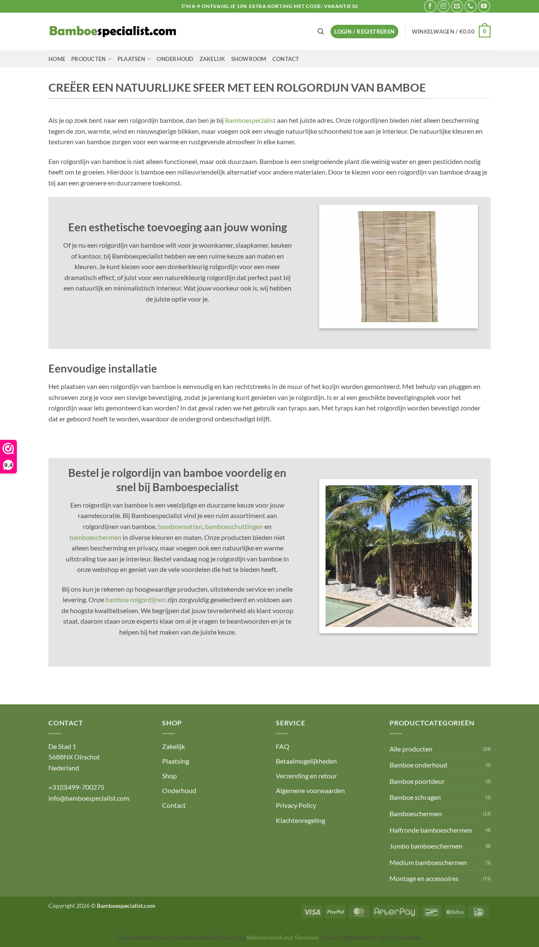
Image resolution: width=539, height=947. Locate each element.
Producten (88, 59)
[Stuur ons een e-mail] (457, 6)
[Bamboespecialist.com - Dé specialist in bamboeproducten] (112, 31)
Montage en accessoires (424, 878)
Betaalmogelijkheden (306, 761)
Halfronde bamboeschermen (431, 830)
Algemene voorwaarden (310, 790)
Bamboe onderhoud (418, 765)
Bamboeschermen (416, 813)
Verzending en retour (306, 776)
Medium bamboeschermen (428, 862)
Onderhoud (175, 59)
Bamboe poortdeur (417, 781)
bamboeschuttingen (234, 526)
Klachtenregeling (300, 820)
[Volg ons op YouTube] (484, 6)
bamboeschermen (95, 537)
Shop (169, 776)
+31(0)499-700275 (76, 787)
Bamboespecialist (250, 120)
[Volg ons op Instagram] (444, 6)
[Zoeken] (321, 32)
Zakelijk (212, 59)
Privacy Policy (296, 805)
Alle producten (411, 749)
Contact (285, 59)
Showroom (249, 59)
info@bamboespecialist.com (88, 798)
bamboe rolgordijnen (135, 599)
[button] (364, 32)
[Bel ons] (470, 6)
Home (56, 59)
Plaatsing (175, 761)
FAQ (282, 746)
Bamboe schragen (415, 797)
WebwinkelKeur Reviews (282, 937)
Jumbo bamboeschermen (426, 846)
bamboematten (180, 526)
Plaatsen (131, 59)
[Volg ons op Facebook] (430, 6)
